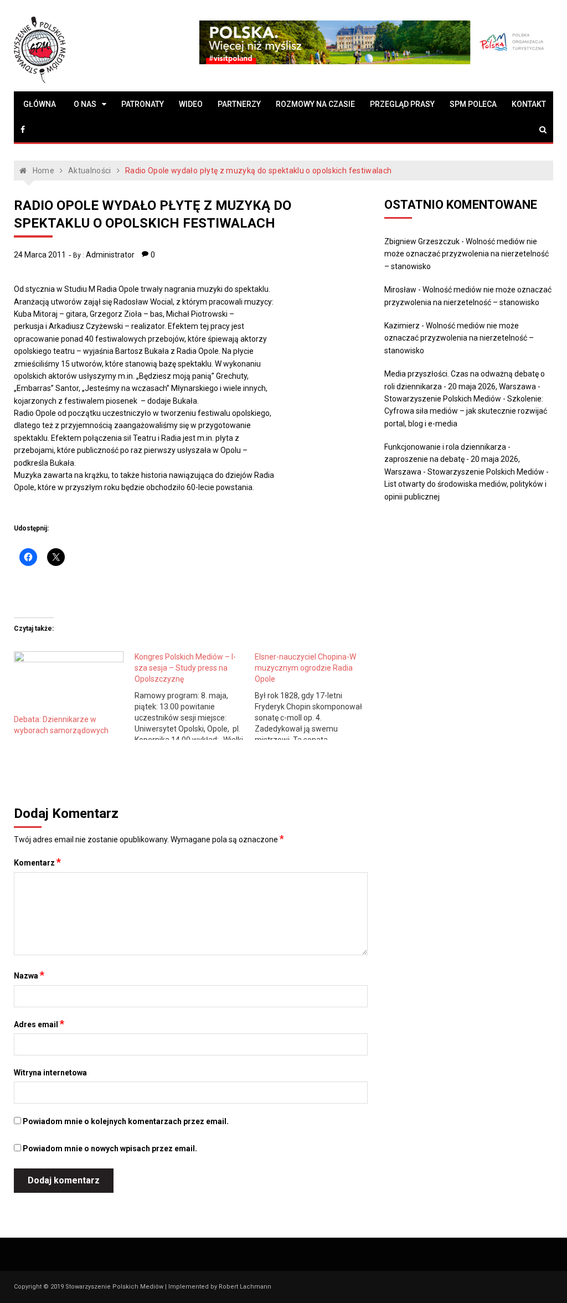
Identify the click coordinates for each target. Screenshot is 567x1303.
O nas (85, 104)
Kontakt (529, 104)
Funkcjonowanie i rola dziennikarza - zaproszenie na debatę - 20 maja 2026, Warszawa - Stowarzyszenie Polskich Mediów (464, 459)
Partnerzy (239, 104)
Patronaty (142, 104)
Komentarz (37, 862)
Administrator (110, 254)
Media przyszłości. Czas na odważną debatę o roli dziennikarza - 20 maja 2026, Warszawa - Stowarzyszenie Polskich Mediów (464, 386)
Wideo (191, 104)
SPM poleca (473, 104)
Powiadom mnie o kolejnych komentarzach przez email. (126, 1121)
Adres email (39, 1023)
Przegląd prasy (402, 104)
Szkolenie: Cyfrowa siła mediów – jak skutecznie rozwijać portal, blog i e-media (465, 411)
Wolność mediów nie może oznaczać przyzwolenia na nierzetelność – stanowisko (466, 254)
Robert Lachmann (245, 1286)
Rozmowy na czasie (315, 104)
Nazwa (29, 975)
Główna (39, 104)
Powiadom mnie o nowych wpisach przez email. (110, 1148)
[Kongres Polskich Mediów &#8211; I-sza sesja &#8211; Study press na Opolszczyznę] (195, 695)
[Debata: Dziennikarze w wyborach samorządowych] (68, 682)
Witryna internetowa (50, 1072)
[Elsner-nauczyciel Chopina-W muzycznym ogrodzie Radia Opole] (315, 695)
